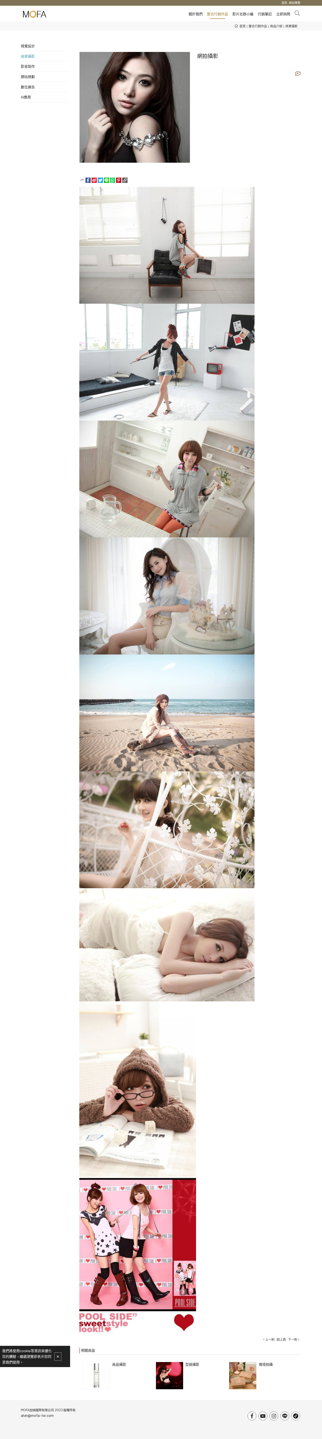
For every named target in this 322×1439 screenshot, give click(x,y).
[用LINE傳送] (106, 180)
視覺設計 (28, 46)
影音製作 (28, 66)
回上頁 (281, 1339)
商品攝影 (119, 1364)
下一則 (292, 1339)
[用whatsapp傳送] (112, 180)
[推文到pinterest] (118, 180)
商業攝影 (291, 26)
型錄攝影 (192, 1364)
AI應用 (26, 97)
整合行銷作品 (258, 26)
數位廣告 (28, 87)
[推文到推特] (100, 180)
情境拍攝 (266, 1364)
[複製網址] (124, 180)
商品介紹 (276, 26)
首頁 (242, 26)
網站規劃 (28, 76)
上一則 (269, 1339)
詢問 (298, 73)
